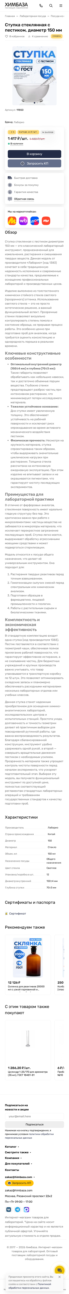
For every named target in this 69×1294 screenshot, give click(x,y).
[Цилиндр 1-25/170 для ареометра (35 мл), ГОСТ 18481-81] (28, 1043)
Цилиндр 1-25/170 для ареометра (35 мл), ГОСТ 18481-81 (28, 1073)
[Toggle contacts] (41, 5)
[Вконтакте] (8, 1209)
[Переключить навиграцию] (61, 5)
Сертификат (17, 913)
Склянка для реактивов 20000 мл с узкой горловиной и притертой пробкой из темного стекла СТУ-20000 (26, 988)
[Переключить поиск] (51, 5)
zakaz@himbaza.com (18, 1177)
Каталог (10, 1146)
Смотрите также (16, 1152)
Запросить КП (37, 163)
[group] (34, 75)
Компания (12, 1158)
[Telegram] (17, 1209)
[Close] (60, 1277)
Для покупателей (17, 1163)
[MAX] (26, 1209)
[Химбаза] (16, 5)
